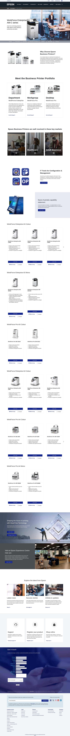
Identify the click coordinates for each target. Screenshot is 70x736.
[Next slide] (63, 247)
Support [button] (52, 4)
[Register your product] (35, 624)
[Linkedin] (60, 700)
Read (8, 607)
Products (43, 41)
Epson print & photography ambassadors (38, 715)
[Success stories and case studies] (35, 590)
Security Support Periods (10, 729)
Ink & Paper (40, 4)
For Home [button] (19, 4)
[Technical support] (16, 624)
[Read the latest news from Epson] (16, 590)
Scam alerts (8, 725)
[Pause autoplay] (34, 39)
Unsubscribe (23, 715)
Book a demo (50, 41)
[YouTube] (58, 700)
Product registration (9, 715)
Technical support (11, 640)
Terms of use (23, 712)
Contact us (57, 41)
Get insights (28, 607)
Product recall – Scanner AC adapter (12, 712)
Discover (47, 607)
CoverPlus (8, 719)
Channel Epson (34, 712)
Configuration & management (34, 41)
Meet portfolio (17, 41)
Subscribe (45, 700)
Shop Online (58, 4)
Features (10, 41)
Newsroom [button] (46, 4)
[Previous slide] (1, 25)
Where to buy (12, 264)
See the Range (11, 115)
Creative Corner (9, 731)
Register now (29, 640)
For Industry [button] (33, 4)
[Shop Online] (54, 624)
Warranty (8, 718)
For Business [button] (25, 4)
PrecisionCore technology (51, 712)
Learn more (43, 182)
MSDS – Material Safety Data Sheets (12, 716)
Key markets (25, 41)
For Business (12, 8)
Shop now (48, 640)
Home (8, 8)
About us (60, 712)
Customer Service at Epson (11, 722)
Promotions (8, 728)
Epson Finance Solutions (24, 716)
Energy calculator (11, 535)
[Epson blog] (54, 590)
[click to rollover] (16, 153)
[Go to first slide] (68, 25)
